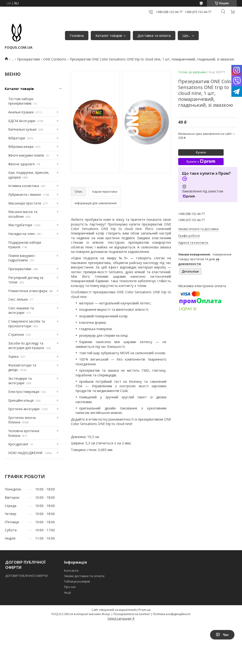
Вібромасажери (21, 146)
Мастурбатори (20, 225)
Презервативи (28, 59)
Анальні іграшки (21, 112)
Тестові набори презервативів (20, 101)
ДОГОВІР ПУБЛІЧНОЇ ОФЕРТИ (26, 576)
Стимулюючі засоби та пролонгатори (26, 323)
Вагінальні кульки (22, 129)
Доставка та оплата (154, 35)
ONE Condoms (54, 59)
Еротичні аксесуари (23, 409)
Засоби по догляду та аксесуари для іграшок (26, 345)
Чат (226, 635)
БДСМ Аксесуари (21, 121)
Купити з (192, 161)
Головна (77, 35)
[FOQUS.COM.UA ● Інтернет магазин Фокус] (16, 33)
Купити (201, 152)
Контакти (71, 570)
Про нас (70, 587)
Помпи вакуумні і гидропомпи (21, 258)
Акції (67, 592)
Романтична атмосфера (27, 291)
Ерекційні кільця (21, 400)
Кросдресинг (18, 444)
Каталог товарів (108, 35)
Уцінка (13, 356)
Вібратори (16, 138)
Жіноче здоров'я (21, 164)
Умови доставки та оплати (84, 576)
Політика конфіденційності (171, 614)
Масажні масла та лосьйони (22, 214)
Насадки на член (21, 233)
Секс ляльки (18, 299)
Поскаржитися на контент (131, 614)
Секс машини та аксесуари (21, 310)
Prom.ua (144, 610)
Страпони (16, 334)
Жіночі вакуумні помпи (26, 155)
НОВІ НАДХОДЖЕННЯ (25, 453)
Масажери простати (24, 203)
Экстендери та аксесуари (20, 380)
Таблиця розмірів (77, 581)
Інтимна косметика (23, 185)
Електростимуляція (23, 391)
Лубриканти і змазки (24, 194)
